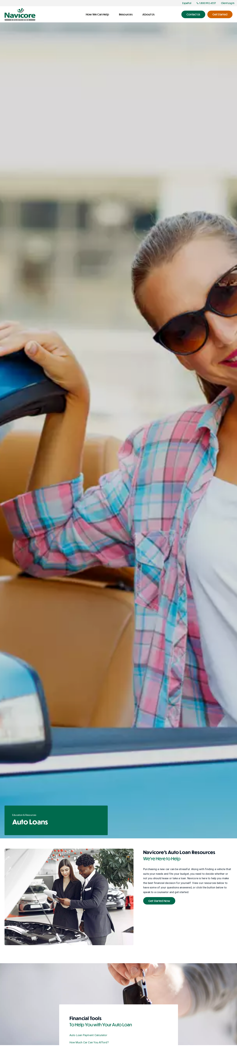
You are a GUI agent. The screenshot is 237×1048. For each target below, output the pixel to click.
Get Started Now (159, 901)
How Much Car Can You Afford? (89, 1042)
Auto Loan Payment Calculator (88, 1035)
